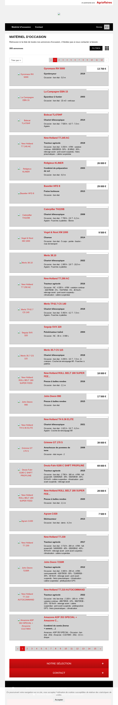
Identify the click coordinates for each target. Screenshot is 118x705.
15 (95, 648)
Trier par (15, 60)
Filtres (96, 48)
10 (92, 60)
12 (102, 60)
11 (97, 60)
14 (89, 648)
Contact (39, 27)
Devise (99, 27)
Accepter (59, 700)
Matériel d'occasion (21, 27)
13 (83, 648)
